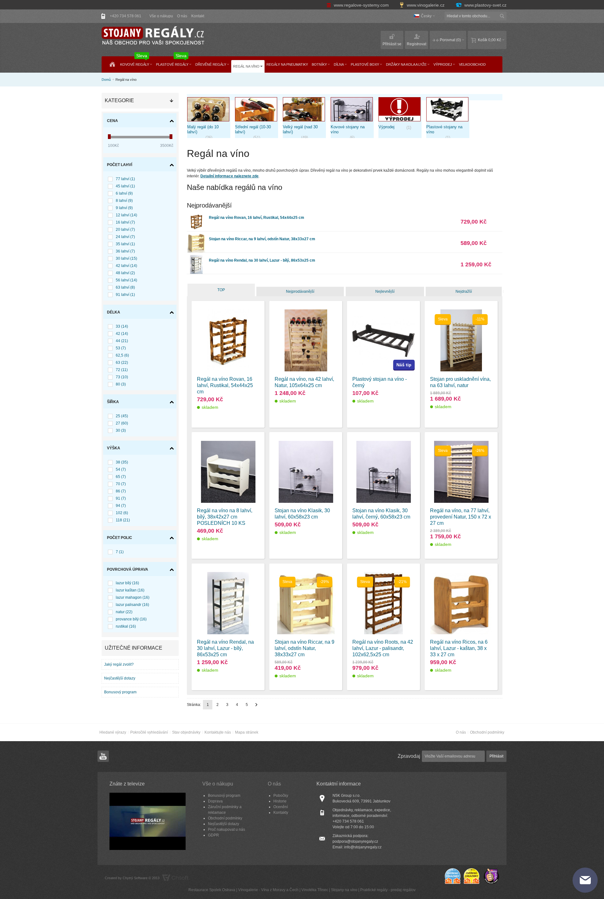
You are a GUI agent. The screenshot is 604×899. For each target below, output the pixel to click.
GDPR (213, 835)
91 (121, 498)
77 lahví (125, 179)
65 (121, 476)
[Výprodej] (400, 111)
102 (122, 513)
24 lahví (125, 237)
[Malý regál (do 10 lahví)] (208, 111)
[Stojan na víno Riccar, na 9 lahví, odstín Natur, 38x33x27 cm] (196, 236)
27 (122, 423)
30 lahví (126, 258)
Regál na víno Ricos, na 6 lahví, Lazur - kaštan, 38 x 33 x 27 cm (459, 648)
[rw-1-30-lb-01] (228, 603)
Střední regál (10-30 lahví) (253, 129)
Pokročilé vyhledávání (149, 732)
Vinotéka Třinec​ (314, 890)
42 (122, 333)
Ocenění (280, 807)
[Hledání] (502, 16)
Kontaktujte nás (217, 732)
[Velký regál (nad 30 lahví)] (304, 111)
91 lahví (125, 294)
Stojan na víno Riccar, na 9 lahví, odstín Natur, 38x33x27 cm (262, 239)
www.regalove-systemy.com (361, 5)
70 (121, 484)
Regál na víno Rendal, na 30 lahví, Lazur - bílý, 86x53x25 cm (262, 260)
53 (121, 348)
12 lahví (126, 215)
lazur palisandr (132, 604)
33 (122, 326)
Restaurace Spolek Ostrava (211, 890)
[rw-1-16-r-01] (228, 340)
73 (122, 377)
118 (123, 520)
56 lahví (126, 280)
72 (122, 370)
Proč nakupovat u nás (226, 829)
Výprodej (386, 127)
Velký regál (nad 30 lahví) (300, 129)
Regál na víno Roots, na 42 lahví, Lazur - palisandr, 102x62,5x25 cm (382, 648)
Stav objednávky (186, 732)
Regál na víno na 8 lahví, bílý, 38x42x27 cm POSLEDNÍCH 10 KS (224, 517)
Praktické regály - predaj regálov (388, 890)
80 (121, 384)
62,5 (122, 355)
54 (121, 469)
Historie (280, 801)
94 (121, 505)
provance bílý (131, 619)
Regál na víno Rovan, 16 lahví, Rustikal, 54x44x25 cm (256, 217)
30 (121, 430)
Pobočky (280, 795)
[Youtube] (103, 756)
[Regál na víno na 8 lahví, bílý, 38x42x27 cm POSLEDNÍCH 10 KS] (228, 472)
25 (122, 416)
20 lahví (125, 229)
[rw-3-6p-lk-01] (461, 603)
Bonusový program (120, 692)
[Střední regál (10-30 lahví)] (256, 111)
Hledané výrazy (112, 732)
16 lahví (125, 222)
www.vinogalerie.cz (425, 5)
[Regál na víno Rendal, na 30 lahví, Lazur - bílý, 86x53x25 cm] (196, 258)
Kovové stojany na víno (348, 129)
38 (122, 462)
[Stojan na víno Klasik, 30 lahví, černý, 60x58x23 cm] (383, 472)
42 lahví (126, 266)
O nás (182, 16)
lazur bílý (127, 583)
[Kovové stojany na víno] (352, 111)
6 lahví (124, 193)
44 (122, 341)
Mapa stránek (246, 732)
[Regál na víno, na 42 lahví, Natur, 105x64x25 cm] (306, 340)
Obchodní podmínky (487, 732)
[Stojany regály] (153, 36)
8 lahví (124, 200)
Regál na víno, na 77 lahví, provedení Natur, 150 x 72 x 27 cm (460, 517)
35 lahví (125, 244)
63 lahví (125, 287)
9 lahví (124, 208)
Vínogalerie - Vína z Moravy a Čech (268, 890)
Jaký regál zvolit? (119, 664)
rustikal (126, 626)
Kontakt (197, 16)
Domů (106, 79)
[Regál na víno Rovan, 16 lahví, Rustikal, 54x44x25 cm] (196, 215)
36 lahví (125, 251)
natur (124, 612)
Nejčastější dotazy (119, 678)
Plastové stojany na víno (444, 129)
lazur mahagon (132, 597)
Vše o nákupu (161, 16)
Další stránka (256, 704)
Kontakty (280, 812)
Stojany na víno (344, 890)
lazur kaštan (130, 590)
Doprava (215, 801)
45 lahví (125, 186)
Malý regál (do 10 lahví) (203, 129)
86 (121, 491)
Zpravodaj (409, 756)
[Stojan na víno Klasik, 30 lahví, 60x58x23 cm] (306, 472)
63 (122, 362)
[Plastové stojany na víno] (447, 111)
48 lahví (125, 273)
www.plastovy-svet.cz (484, 5)
